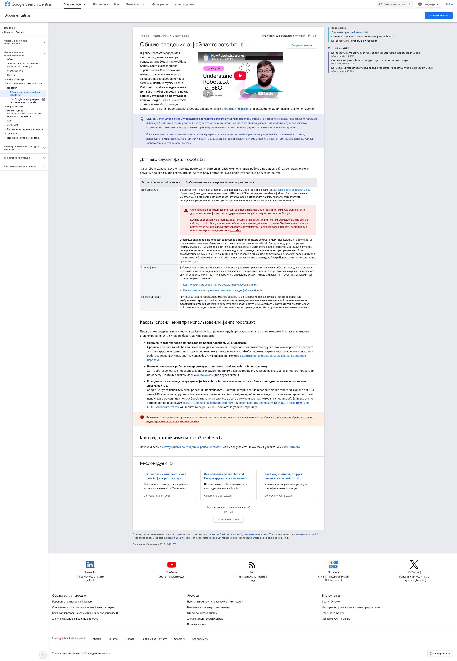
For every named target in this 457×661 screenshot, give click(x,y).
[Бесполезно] (314, 36)
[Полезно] (309, 36)
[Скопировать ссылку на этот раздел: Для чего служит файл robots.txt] (208, 160)
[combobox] (395, 4)
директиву (235, 108)
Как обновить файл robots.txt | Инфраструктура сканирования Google (225, 478)
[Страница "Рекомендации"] (171, 463)
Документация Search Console (205, 618)
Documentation (17, 15)
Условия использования (66, 653)
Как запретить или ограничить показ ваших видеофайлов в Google (222, 290)
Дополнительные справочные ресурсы (75, 618)
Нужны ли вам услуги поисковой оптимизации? (215, 601)
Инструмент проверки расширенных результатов (351, 607)
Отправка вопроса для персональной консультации (83, 607)
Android (96, 638)
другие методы (189, 261)
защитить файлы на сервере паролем (208, 403)
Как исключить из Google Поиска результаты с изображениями (220, 284)
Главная (144, 35)
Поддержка (100, 4)
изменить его (291, 447)
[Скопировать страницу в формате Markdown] (242, 45)
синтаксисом (205, 375)
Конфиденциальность (97, 653)
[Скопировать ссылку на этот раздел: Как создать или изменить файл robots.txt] (227, 438)
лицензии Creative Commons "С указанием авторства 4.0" (240, 534)
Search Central (38, 4)
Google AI (179, 638)
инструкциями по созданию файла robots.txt (191, 447)
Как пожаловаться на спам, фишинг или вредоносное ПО (86, 613)
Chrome (113, 638)
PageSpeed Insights (333, 613)
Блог (117, 4)
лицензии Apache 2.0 (306, 534)
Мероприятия (160, 4)
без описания (200, 243)
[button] (23, 32)
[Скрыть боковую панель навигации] (43, 654)
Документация (72, 4)
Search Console (438, 15)
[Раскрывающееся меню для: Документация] (85, 4)
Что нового (133, 4)
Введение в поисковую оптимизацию (209, 607)
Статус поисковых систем (202, 613)
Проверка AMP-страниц (336, 618)
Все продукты (200, 638)
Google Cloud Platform (154, 638)
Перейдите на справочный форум (72, 601)
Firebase (129, 638)
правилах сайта (176, 538)
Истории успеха (184, 4)
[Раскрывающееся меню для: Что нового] (144, 4)
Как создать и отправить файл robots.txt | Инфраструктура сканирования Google (165, 478)
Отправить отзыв (302, 45)
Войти (449, 4)
